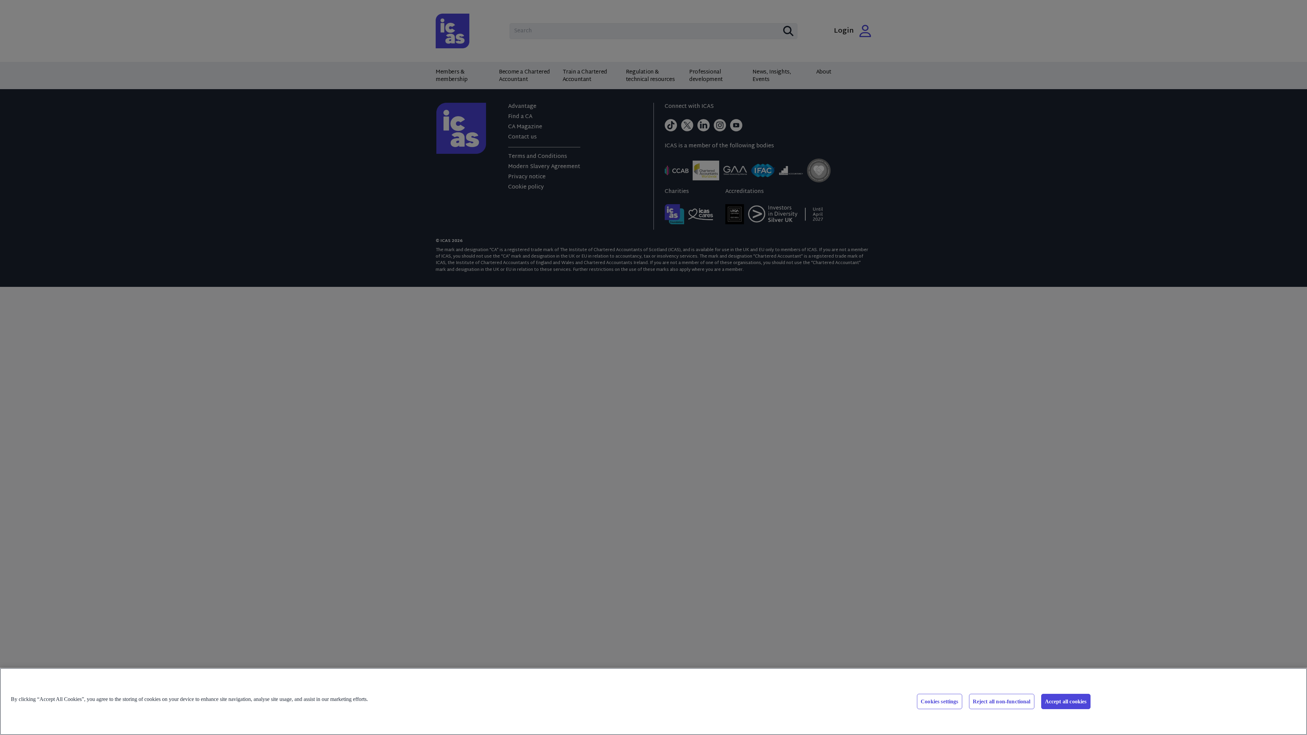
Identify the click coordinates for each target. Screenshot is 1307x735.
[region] (653, 701)
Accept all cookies (1066, 701)
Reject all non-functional (1002, 701)
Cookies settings (939, 701)
